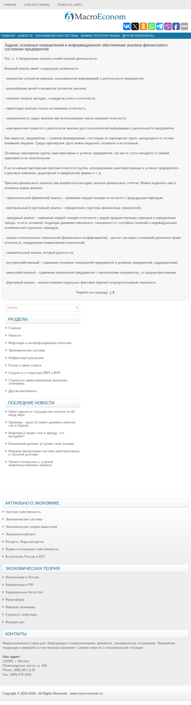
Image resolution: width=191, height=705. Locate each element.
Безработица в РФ (19, 585)
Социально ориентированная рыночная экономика (37, 381)
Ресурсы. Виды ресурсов (24, 542)
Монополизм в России (22, 577)
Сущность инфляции (21, 614)
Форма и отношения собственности (31, 549)
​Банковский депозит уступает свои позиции (41, 444)
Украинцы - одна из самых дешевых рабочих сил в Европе (42, 423)
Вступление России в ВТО (25, 556)
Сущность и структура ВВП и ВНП (34, 373)
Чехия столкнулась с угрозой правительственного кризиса (30, 463)
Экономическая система (56, 36)
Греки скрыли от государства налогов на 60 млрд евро (41, 413)
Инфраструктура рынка (100, 36)
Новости (25, 36)
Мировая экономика (20, 607)
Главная (10, 4)
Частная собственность (23, 512)
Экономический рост (20, 534)
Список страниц (36, 4)
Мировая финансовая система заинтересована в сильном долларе (43, 452)
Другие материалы (138, 36)
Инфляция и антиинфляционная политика (39, 343)
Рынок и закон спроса (24, 365)
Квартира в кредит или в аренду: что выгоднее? (36, 434)
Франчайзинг (15, 600)
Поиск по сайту (70, 4)
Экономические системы (24, 519)
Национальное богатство (24, 592)
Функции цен (14, 622)
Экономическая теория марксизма (31, 527)
